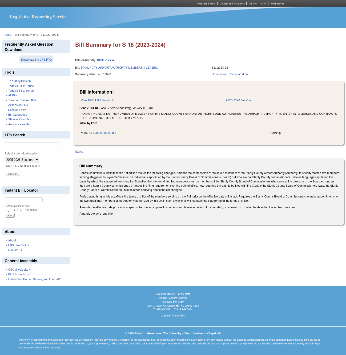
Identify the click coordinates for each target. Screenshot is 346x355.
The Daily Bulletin (19, 81)
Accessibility (178, 315)
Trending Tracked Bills (22, 100)
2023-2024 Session (238, 100)
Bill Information (19, 274)
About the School (206, 3)
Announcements (18, 124)
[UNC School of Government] (110, 3)
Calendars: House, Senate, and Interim (34, 279)
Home (7, 34)
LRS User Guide (18, 245)
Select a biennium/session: (22, 153)
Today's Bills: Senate (21, 90)
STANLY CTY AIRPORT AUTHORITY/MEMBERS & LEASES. (119, 67)
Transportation (238, 74)
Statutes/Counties (19, 119)
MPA (264, 3)
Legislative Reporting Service (39, 16)
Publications (277, 3)
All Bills (13, 95)
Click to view (105, 60)
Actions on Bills (18, 105)
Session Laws (17, 110)
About (12, 240)
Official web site (19, 269)
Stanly (79, 151)
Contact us (15, 250)
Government (219, 74)
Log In (165, 315)
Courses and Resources (232, 3)
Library (253, 3)
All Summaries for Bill (102, 132)
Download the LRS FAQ (36, 59)
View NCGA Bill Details (97, 100)
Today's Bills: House (21, 86)
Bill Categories (17, 114)
